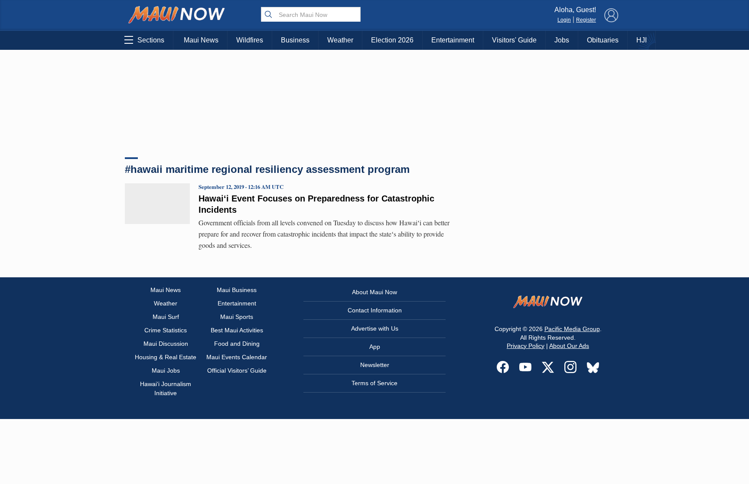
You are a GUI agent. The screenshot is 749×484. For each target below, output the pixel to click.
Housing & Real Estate (165, 357)
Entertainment (452, 40)
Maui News (201, 40)
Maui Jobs (166, 370)
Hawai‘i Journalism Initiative (165, 388)
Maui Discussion (165, 343)
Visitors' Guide (514, 40)
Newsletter (374, 364)
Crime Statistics (165, 330)
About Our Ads (569, 345)
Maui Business (237, 289)
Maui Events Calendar (236, 357)
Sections (150, 40)
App (374, 346)
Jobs (561, 40)
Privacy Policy (525, 345)
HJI (641, 40)
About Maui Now (374, 292)
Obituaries (603, 40)
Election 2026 (392, 40)
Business (295, 40)
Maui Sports (236, 316)
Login (564, 20)
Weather (340, 40)
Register (586, 20)
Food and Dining (237, 343)
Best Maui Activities (237, 330)
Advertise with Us (374, 328)
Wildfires (249, 40)
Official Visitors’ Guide (237, 370)
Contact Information (375, 310)
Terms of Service (374, 383)
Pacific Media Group (572, 328)
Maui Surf (166, 316)
